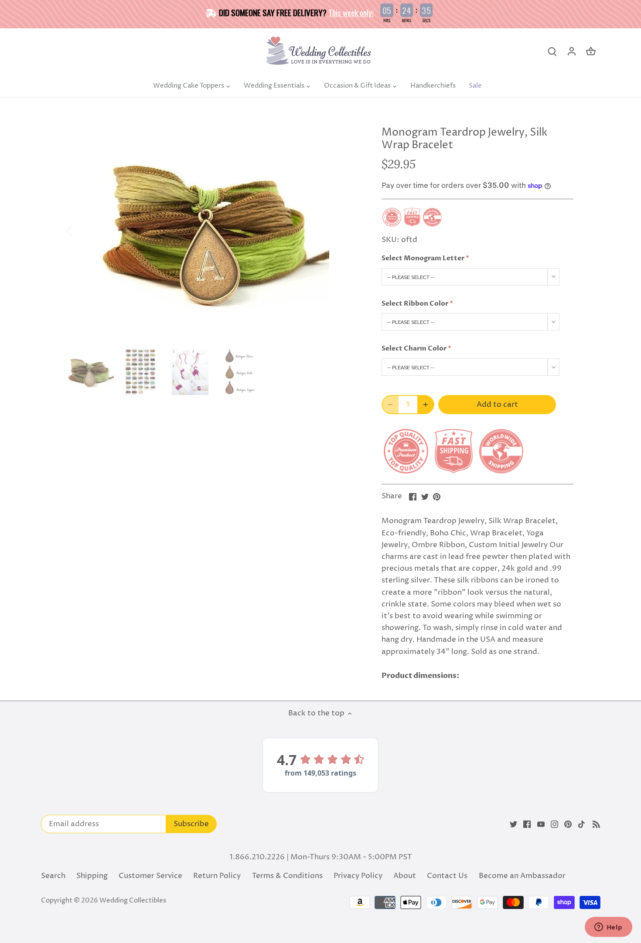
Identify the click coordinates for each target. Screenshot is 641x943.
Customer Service (150, 876)
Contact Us (447, 876)
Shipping (92, 876)
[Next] (347, 230)
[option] (214, 230)
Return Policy (217, 876)
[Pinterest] (568, 824)
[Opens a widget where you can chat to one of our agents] (608, 928)
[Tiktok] (581, 824)
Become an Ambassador (522, 876)
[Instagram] (554, 824)
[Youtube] (541, 824)
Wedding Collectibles (132, 900)
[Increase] (425, 404)
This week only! (351, 12)
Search (53, 876)
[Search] (552, 52)
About (404, 876)
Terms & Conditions (287, 876)
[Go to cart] (591, 52)
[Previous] (80, 230)
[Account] (571, 52)
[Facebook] (527, 824)
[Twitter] (513, 824)
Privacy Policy (358, 876)
